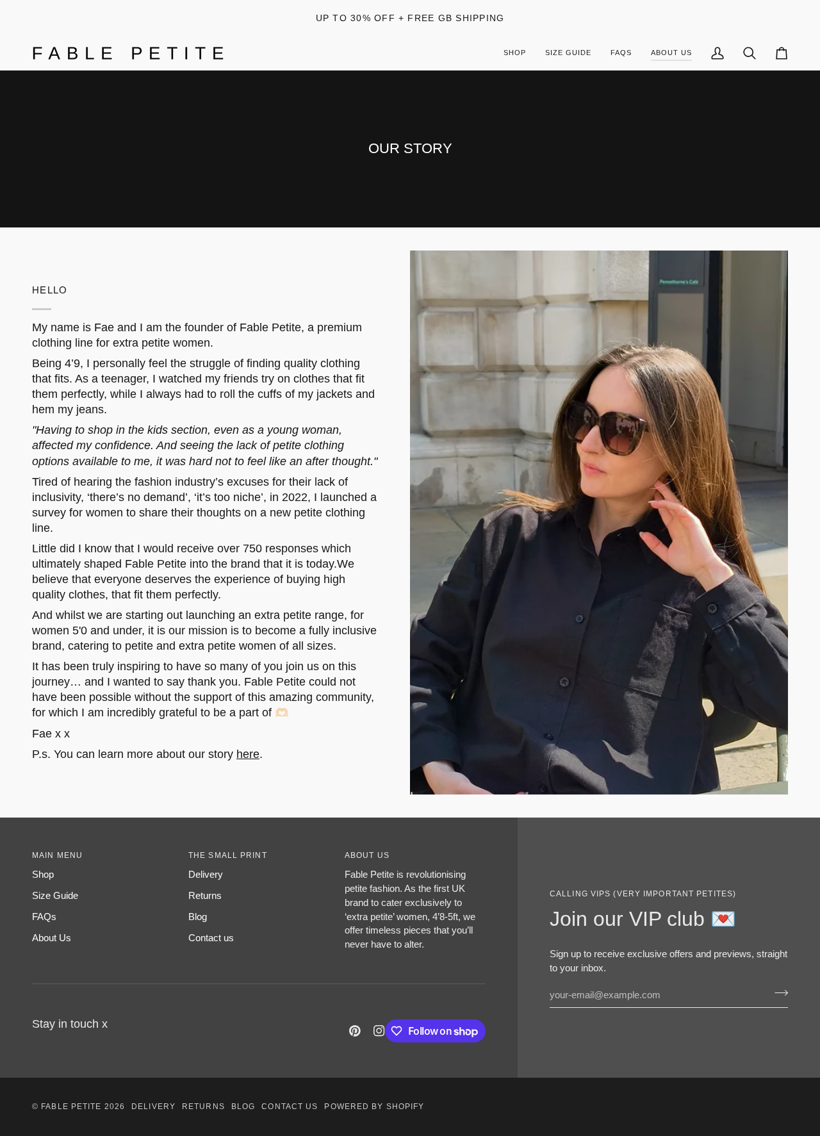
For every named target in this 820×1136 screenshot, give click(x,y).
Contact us (211, 937)
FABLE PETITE (72, 1106)
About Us (51, 937)
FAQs (44, 916)
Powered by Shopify (374, 1106)
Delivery (205, 874)
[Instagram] (379, 1031)
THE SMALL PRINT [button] (227, 855)
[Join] (777, 993)
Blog (197, 916)
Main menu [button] (57, 855)
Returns (205, 895)
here (247, 754)
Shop (43, 874)
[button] (671, 53)
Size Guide (55, 895)
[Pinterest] (355, 1031)
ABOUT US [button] (367, 855)
